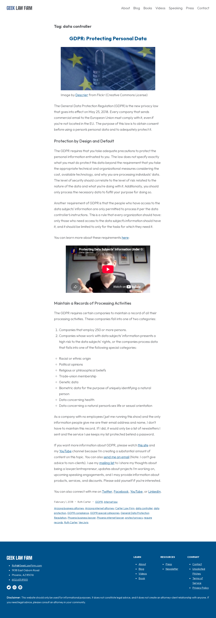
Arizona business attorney (69, 508)
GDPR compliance (78, 513)
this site (143, 445)
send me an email (116, 457)
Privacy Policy (200, 587)
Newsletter (172, 569)
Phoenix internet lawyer (110, 517)
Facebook (121, 491)
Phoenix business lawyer (82, 517)
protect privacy (134, 517)
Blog (141, 569)
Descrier (81, 95)
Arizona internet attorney (99, 508)
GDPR (99, 501)
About (142, 564)
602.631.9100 (20, 579)
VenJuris (83, 522)
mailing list (106, 463)
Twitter (107, 491)
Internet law (111, 501)
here (125, 237)
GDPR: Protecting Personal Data (108, 38)
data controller (144, 508)
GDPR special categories (104, 513)
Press (169, 564)
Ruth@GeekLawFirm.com (27, 565)
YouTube (65, 451)
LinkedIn (154, 491)
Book (142, 578)
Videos (143, 573)
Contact (197, 564)
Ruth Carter (70, 522)
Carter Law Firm (124, 508)
